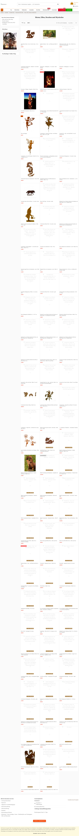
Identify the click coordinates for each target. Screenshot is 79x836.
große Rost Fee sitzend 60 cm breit (65, 744)
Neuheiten (3, 810)
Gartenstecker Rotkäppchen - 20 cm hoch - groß (29, 699)
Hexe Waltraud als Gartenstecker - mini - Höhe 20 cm (68, 246)
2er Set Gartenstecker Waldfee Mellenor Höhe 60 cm (30, 789)
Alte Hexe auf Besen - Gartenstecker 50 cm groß (48, 676)
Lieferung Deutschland (5, 800)
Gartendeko (42, 833)
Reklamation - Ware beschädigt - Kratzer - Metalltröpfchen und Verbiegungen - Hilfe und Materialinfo (17, 815)
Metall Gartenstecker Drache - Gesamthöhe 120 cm (29, 518)
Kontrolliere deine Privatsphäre (73, 799)
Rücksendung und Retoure (6, 812)
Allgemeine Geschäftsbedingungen (8, 804)
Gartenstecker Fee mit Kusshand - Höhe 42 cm (67, 585)
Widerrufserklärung (5, 808)
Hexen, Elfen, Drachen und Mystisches (8, 17)
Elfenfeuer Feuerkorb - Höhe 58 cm (65, 89)
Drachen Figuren (5, 21)
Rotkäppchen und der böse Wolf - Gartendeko (8, 23)
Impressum (3, 802)
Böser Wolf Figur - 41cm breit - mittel (46, 201)
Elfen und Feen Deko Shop (7, 19)
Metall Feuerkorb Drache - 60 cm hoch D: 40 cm (48, 766)
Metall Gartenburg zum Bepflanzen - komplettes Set (49, 472)
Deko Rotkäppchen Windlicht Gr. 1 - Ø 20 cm (67, 699)
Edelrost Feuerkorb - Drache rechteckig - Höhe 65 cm (49, 89)
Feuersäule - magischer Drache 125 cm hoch (67, 563)
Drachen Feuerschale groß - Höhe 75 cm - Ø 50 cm (29, 766)
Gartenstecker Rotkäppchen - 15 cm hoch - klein (67, 156)
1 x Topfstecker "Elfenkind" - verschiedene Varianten (68, 427)
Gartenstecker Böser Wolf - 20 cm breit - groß (48, 291)
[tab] (10, 29)
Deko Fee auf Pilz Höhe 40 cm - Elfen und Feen (67, 540)
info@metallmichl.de (40, 806)
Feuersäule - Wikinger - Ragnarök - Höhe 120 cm (29, 89)
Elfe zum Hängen (24, 133)
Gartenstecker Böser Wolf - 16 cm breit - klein (48, 223)
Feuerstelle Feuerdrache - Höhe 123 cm (27, 110)
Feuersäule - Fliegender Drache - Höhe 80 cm (48, 563)
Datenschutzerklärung (5, 806)
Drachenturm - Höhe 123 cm (45, 585)
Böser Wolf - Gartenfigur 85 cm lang (27, 631)
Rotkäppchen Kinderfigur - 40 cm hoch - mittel (67, 676)
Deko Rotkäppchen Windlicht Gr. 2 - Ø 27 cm (29, 314)
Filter (24, 22)
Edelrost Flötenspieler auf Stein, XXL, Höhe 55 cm (49, 789)
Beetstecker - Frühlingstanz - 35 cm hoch (66, 66)
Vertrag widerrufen (39, 820)
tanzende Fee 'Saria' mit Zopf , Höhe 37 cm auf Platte (68, 382)
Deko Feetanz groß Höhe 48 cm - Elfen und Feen (48, 540)
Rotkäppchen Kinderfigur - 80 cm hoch (27, 608)
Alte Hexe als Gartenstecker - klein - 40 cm (47, 246)
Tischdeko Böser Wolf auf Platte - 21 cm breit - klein (30, 201)
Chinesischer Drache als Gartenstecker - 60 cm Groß (30, 178)
